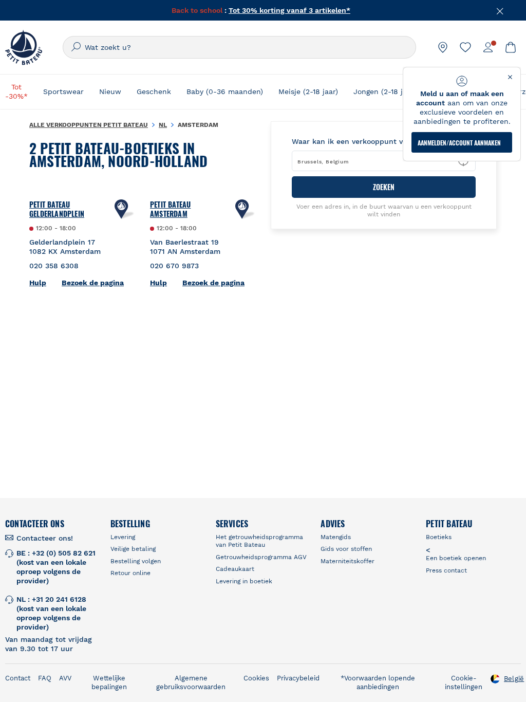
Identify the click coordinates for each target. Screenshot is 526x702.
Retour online (130, 573)
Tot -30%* (16, 91)
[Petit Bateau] (23, 47)
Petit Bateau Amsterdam (170, 209)
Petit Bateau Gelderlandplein (56, 209)
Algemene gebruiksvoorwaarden (191, 682)
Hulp (37, 283)
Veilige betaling (133, 548)
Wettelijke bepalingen (109, 682)
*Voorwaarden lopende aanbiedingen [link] (378, 682)
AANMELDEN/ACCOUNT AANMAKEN (459, 142)
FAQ (44, 678)
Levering (122, 537)
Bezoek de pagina (93, 283)
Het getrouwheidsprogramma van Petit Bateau (259, 540)
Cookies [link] (256, 678)
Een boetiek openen (456, 558)
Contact (17, 678)
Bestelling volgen (135, 561)
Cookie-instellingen (463, 682)
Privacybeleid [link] (298, 678)
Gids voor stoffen (346, 548)
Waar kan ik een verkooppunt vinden (357, 141)
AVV (65, 678)
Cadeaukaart (235, 568)
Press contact (446, 570)
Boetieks (439, 537)
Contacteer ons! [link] (44, 538)
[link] (443, 47)
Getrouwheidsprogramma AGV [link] (261, 557)
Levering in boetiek (244, 581)
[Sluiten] (500, 10)
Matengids (336, 537)
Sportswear (63, 91)
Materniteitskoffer (347, 561)
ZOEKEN (383, 186)
